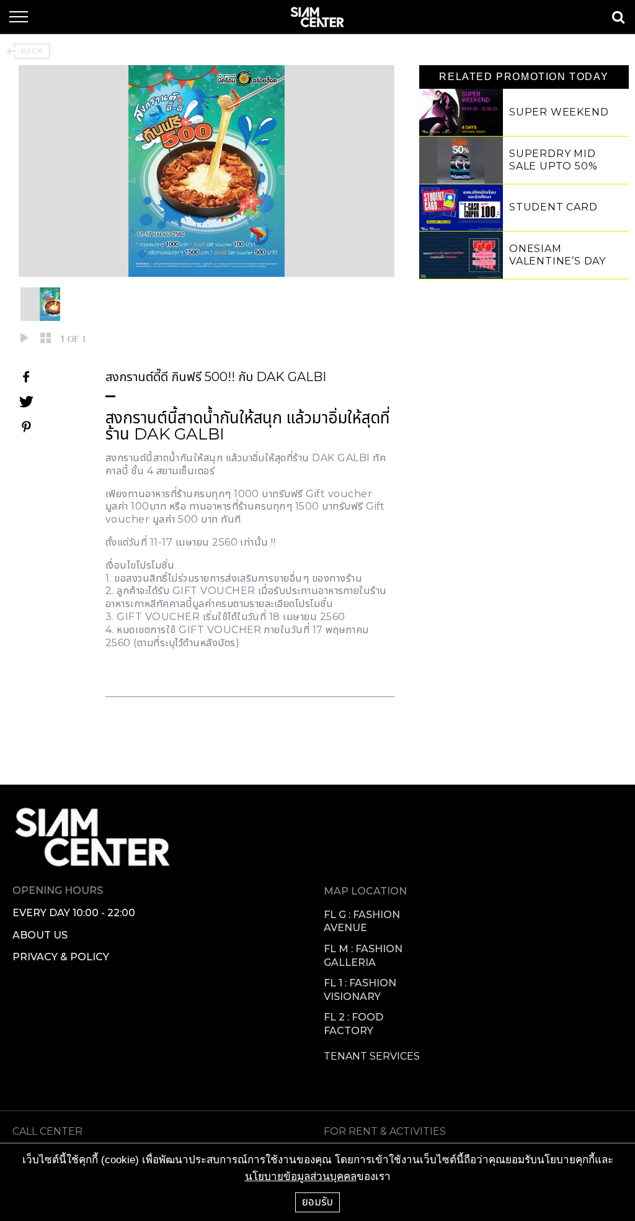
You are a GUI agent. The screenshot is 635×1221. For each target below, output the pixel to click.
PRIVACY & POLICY (60, 957)
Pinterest (26, 426)
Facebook (26, 377)
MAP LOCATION (365, 891)
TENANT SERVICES (372, 1056)
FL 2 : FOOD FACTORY (353, 1024)
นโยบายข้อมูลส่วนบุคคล (301, 1177)
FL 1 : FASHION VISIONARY (360, 989)
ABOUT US (40, 935)
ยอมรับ (317, 1202)
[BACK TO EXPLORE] (28, 51)
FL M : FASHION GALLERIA (363, 955)
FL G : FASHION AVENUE (362, 921)
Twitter (26, 401)
